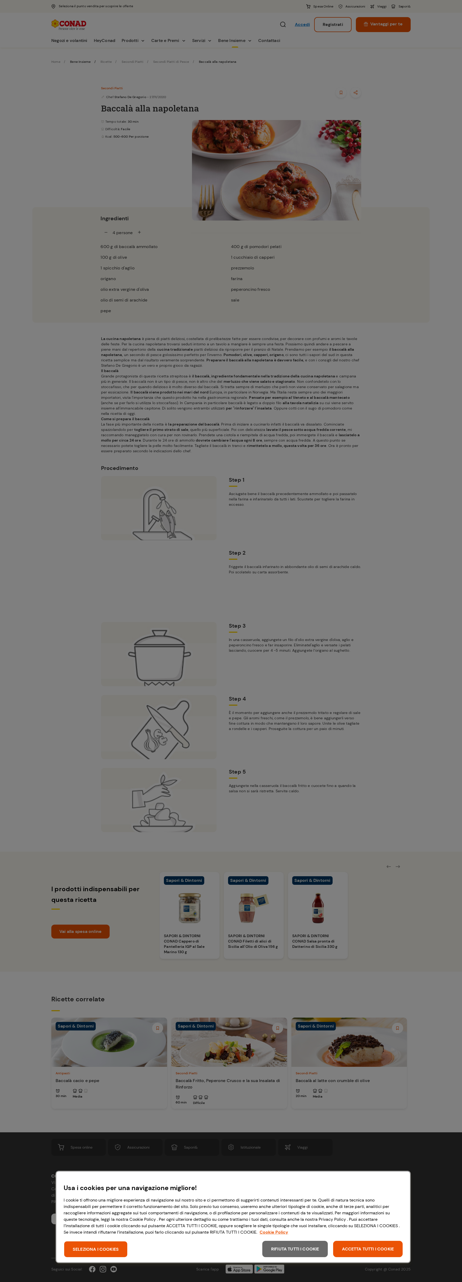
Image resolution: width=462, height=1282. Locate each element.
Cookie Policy (274, 1232)
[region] (233, 1217)
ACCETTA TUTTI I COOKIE (368, 1249)
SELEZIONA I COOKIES (96, 1249)
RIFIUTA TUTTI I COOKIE (295, 1249)
